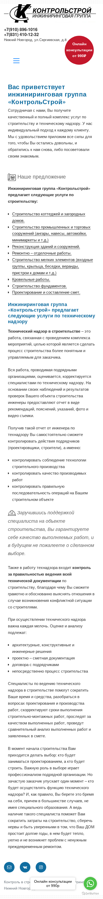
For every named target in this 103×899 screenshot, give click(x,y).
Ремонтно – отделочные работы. (42, 253)
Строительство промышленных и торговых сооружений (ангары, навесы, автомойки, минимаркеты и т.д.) (51, 233)
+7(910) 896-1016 (21, 29)
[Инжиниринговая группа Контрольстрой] (50, 13)
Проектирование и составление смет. (46, 292)
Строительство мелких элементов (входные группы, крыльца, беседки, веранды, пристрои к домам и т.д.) (52, 266)
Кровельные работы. (31, 279)
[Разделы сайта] (16, 61)
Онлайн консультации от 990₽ (79, 49)
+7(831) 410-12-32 (21, 34)
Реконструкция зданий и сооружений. (46, 246)
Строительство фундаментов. (39, 285)
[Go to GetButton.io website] (90, 893)
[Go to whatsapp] (90, 883)
